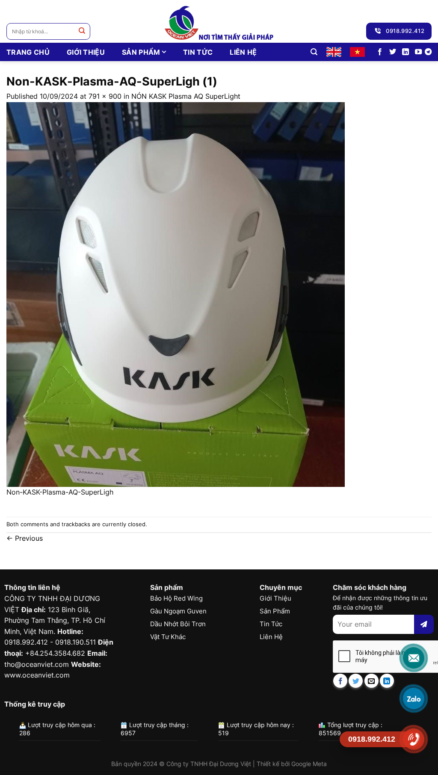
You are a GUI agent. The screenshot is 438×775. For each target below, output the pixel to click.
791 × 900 (105, 96)
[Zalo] (413, 698)
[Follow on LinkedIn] (405, 52)
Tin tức (198, 52)
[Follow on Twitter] (392, 52)
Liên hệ (243, 52)
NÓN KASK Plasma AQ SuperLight (185, 96)
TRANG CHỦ (28, 52)
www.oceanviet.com (37, 675)
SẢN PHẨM (141, 52)
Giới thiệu (86, 52)
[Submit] (82, 31)
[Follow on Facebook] (379, 52)
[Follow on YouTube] (418, 52)
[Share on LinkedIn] (387, 681)
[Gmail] (413, 658)
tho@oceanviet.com (36, 664)
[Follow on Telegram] (428, 52)
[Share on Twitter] (356, 681)
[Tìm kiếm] (314, 52)
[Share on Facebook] (340, 681)
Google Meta (309, 763)
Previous (24, 538)
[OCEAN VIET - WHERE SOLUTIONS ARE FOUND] (219, 21)
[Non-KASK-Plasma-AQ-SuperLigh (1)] (175, 293)
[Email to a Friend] (371, 681)
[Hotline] (413, 739)
